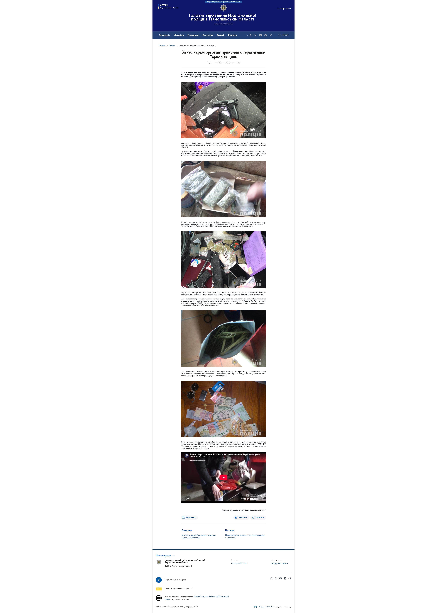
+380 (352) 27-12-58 (239, 563)
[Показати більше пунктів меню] (247, 35)
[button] (165, 555)
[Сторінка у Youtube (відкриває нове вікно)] (260, 35)
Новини (172, 45)
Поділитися (242, 517)
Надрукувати (190, 517)
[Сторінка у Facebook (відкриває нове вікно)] (250, 35)
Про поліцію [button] (164, 35)
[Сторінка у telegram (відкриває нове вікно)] (270, 35)
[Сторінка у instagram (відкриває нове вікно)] (265, 35)
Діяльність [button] (179, 35)
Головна (162, 45)
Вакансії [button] (220, 35)
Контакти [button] (232, 35)
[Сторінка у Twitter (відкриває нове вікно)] (255, 35)
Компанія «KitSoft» (266, 607)
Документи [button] (208, 35)
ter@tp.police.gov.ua (279, 563)
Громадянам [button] (193, 35)
